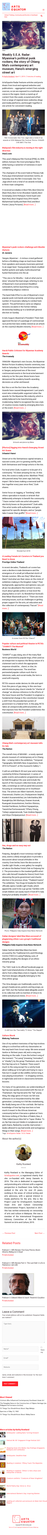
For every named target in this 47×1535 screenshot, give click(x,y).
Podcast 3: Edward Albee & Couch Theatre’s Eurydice (23, 1297)
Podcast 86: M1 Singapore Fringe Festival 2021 (23, 1440)
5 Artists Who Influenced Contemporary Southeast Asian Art (22, 1400)
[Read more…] (30, 204)
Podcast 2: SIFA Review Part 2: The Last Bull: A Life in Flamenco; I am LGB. (23, 1264)
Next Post (40, 1233)
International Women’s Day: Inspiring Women (23, 1493)
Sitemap (36, 1527)
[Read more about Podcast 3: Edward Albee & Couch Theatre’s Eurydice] (18, 1284)
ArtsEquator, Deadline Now (16, 1455)
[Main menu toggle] (43, 9)
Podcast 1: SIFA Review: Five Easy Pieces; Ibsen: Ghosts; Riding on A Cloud (21, 1251)
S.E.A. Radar (26, 1133)
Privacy (31, 1527)
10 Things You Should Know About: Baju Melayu (17, 1408)
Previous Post (8, 1233)
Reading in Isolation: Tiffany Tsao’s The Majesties (24, 1463)
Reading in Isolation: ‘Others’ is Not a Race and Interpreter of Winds (24, 1471)
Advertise (25, 1527)
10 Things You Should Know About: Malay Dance (17, 1414)
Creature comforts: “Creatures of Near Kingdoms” (25, 1478)
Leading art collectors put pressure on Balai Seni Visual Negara (27, 1502)
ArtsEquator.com (11, 1175)
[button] (42, 16)
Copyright (19, 1527)
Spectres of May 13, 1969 (9, 1411)
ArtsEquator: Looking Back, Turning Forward (23, 1433)
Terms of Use (12, 1527)
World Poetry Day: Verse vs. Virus (19, 1486)
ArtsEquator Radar (14, 1133)
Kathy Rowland (23, 1164)
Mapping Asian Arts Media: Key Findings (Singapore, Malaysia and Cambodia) (26, 1449)
